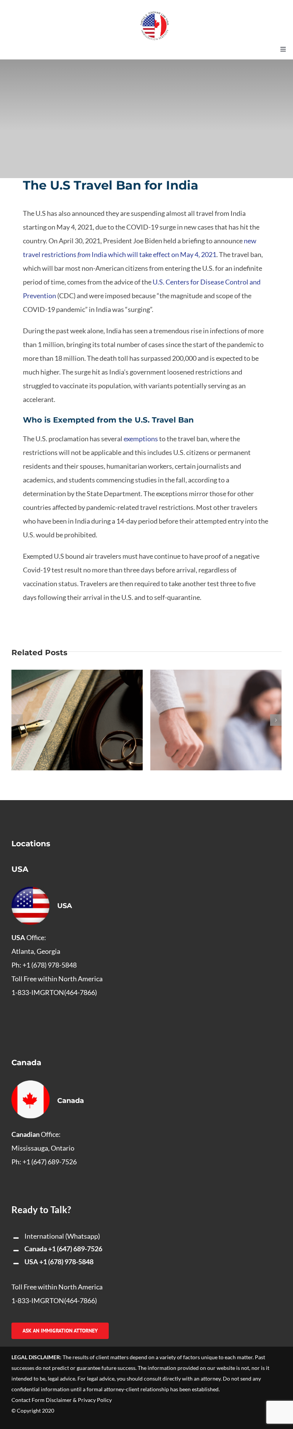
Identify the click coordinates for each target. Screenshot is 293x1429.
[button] (17, 720)
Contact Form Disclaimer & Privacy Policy (61, 1400)
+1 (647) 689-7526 (75, 1248)
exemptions (141, 438)
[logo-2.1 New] (154, 15)
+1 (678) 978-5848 (66, 1261)
